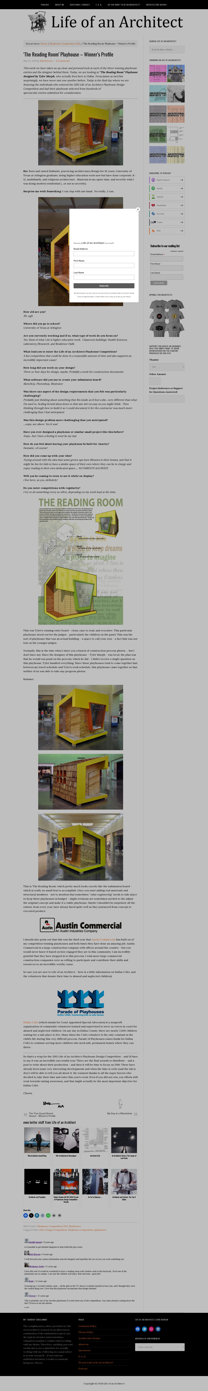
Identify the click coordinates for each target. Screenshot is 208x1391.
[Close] (138, 209)
